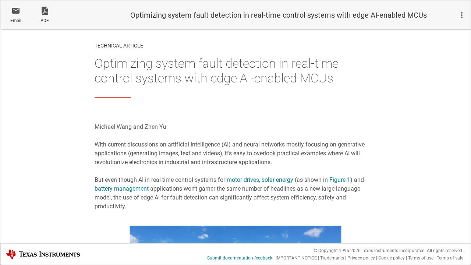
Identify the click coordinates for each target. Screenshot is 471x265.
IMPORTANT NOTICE (296, 258)
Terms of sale (450, 258)
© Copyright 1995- (337, 250)
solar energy (277, 179)
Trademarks (332, 258)
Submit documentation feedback (239, 258)
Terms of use (420, 258)
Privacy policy (361, 258)
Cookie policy (391, 258)
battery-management (122, 188)
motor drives (243, 179)
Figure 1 (339, 179)
